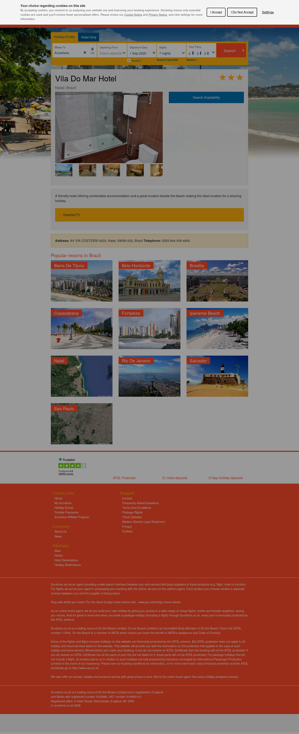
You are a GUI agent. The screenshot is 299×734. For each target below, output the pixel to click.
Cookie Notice (133, 14)
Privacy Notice (158, 14)
